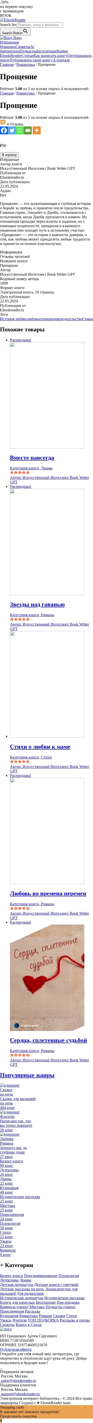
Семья (87, 319)
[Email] (28, 130)
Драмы (25, 1280)
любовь (33, 319)
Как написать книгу (50, 55)
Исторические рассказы (64, 1298)
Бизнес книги (11, 1276)
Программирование (41, 1276)
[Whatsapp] (20, 130)
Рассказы (32, 1311)
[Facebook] (4, 130)
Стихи (71, 1316)
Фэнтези (19, 1320)
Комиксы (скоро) (14, 1307)
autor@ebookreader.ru (18, 1380)
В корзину (9, 155)
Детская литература (16, 1284)
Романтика (25, 64)
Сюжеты (23, 47)
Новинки (8, 47)
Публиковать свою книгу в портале (40, 60)
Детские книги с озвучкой (56, 1284)
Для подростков (30, 1293)
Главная (6, 64)
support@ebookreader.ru (20, 1394)
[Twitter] (12, 130)
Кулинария (9, 1316)
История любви (13, 319)
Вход (17, 38)
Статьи (27, 55)
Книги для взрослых (17, 1302)
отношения (48, 319)
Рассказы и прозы (75, 1320)
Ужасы (5, 1320)
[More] (37, 130)
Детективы (9, 1280)
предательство (70, 319)
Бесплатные (46, 51)
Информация (11, 252)
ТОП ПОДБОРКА (43, 1320)
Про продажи (68, 1302)
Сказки (59, 1316)
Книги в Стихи (29, 1325)
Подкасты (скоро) (60, 1307)
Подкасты (28, 51)
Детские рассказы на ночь (22, 1289)
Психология (69, 1276)
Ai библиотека (17, 49)
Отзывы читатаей (15, 256)
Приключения (12, 1311)
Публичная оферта (15, 1349)
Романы (45, 1316)
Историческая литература (21, 1298)
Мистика (37, 1307)
